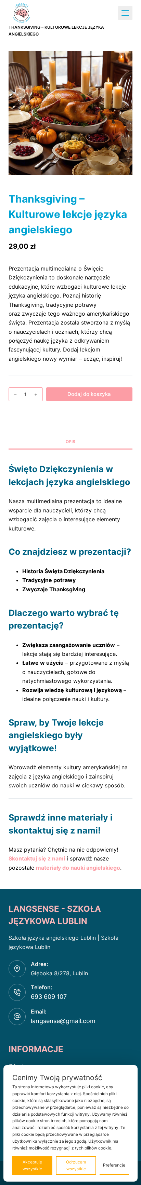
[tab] (71, 441)
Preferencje (114, 1165)
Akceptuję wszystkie (32, 1165)
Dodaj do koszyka (89, 394)
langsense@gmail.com (63, 1020)
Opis (70, 441)
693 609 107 (49, 996)
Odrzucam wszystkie (76, 1165)
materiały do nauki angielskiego (78, 867)
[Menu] (125, 13)
